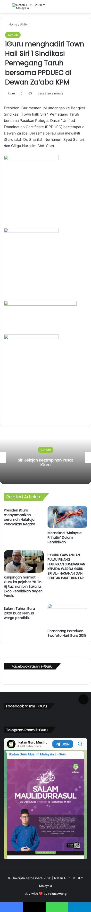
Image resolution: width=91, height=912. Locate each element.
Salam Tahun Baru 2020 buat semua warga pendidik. (19, 613)
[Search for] (85, 8)
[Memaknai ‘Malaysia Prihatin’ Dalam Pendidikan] (67, 517)
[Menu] (6, 8)
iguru (11, 93)
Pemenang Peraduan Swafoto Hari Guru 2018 (67, 633)
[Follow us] (83, 698)
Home (12, 24)
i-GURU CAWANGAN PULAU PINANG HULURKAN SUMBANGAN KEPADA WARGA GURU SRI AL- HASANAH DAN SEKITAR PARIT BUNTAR (66, 566)
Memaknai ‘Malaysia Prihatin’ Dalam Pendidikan (65, 537)
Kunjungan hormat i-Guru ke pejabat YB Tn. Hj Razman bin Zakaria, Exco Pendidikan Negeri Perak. (23, 586)
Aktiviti (25, 24)
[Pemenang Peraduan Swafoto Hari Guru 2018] (67, 615)
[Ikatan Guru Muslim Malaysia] (31, 6)
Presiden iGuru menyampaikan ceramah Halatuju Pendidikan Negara (19, 517)
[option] (45, 457)
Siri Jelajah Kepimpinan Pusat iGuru (45, 462)
